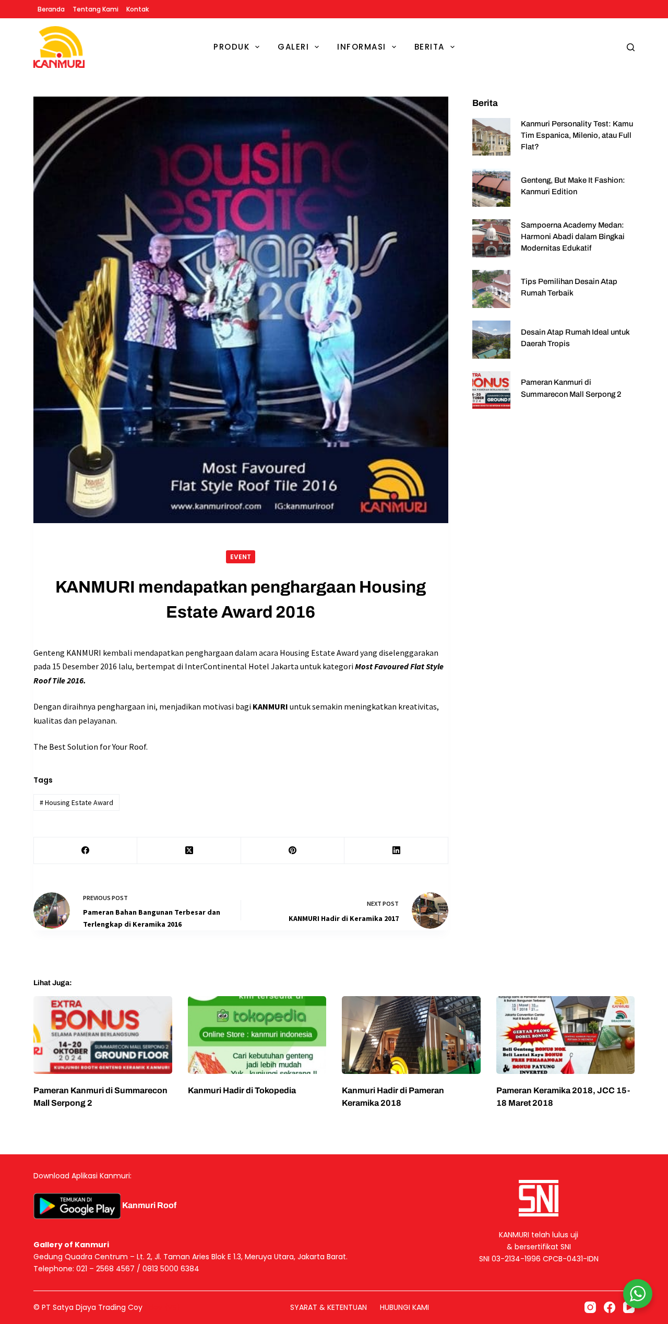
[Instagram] (590, 1307)
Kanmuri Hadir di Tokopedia (242, 1090)
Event (240, 556)
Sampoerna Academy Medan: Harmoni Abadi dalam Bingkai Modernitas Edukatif (573, 236)
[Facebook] (85, 850)
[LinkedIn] (396, 850)
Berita (429, 46)
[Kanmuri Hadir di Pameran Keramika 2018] (411, 1035)
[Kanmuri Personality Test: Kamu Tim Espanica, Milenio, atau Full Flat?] (491, 137)
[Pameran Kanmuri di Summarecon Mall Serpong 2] (491, 390)
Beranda (51, 9)
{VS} (172, 1307)
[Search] (631, 47)
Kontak (137, 9)
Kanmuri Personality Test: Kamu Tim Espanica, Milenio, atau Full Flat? (577, 135)
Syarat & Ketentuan (328, 1307)
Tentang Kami (95, 9)
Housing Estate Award (76, 802)
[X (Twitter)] (189, 850)
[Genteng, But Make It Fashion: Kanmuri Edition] (491, 188)
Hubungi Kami (404, 1307)
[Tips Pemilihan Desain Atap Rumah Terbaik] (491, 289)
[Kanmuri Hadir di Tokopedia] (257, 1035)
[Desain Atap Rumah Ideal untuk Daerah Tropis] (491, 340)
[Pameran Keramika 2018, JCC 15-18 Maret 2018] (565, 1035)
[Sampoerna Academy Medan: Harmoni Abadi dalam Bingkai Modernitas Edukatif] (491, 238)
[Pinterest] (292, 850)
